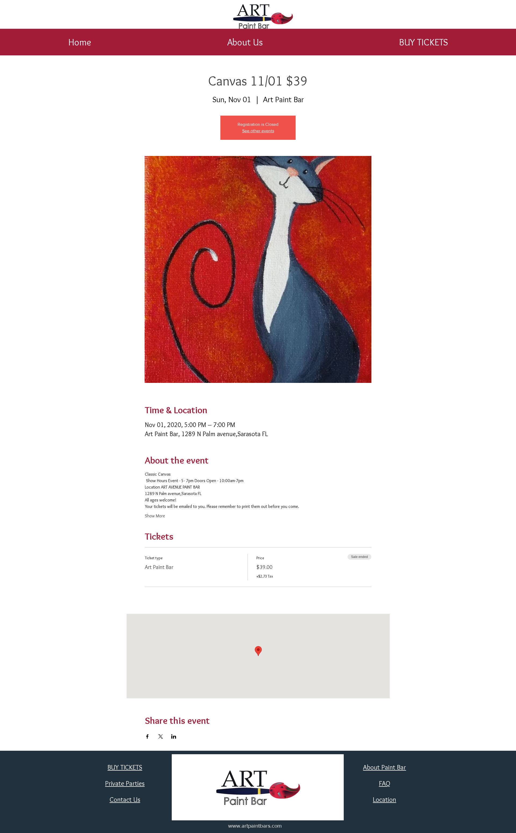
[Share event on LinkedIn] (173, 736)
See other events (258, 131)
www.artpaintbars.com (255, 826)
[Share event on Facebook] (147, 736)
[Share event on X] (160, 736)
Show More (155, 515)
